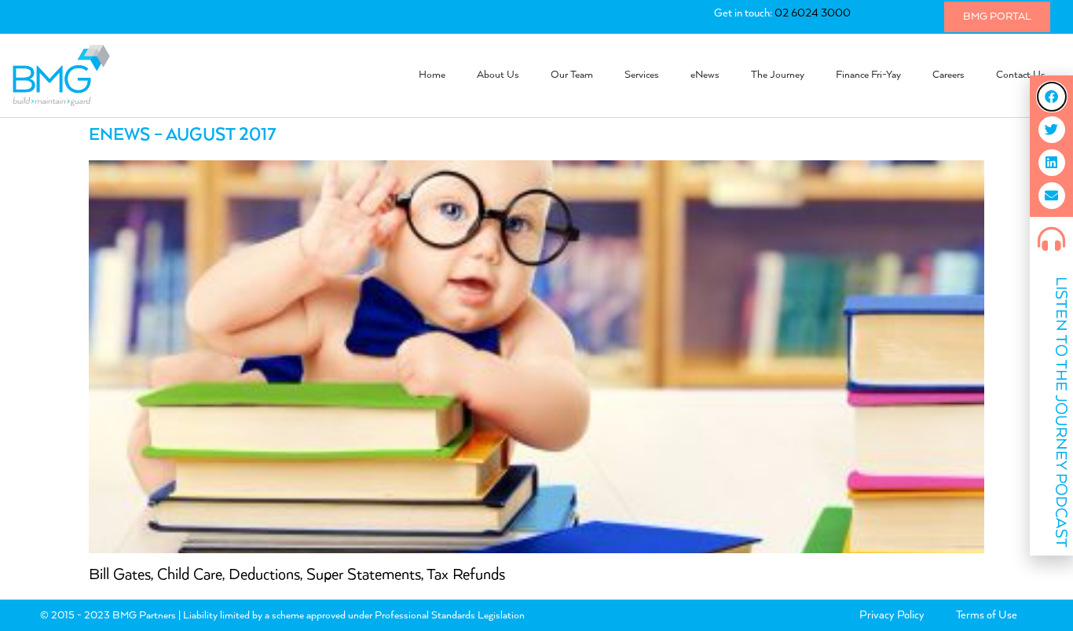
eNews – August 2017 (182, 135)
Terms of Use (986, 615)
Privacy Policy (892, 615)
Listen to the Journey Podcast (1061, 412)
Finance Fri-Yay (868, 75)
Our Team (572, 75)
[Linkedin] (1051, 162)
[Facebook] (1051, 96)
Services (641, 75)
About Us (498, 75)
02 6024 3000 (813, 13)
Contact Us (1021, 75)
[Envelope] (1051, 195)
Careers (948, 75)
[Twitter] (1051, 129)
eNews (705, 75)
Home (432, 75)
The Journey (777, 75)
